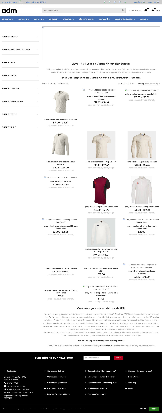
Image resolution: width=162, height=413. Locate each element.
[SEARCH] (123, 10)
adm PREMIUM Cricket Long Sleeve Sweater (60, 163)
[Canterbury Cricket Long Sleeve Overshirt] (141, 266)
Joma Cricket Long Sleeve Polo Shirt (142, 162)
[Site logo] (9, 10)
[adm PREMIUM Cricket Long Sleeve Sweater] (60, 145)
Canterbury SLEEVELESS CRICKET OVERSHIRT (61, 268)
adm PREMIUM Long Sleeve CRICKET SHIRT (141, 94)
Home (44, 83)
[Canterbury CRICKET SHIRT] (60, 177)
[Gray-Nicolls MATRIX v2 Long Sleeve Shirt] (141, 190)
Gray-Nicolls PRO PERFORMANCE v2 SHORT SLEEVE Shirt (60, 291)
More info (143, 409)
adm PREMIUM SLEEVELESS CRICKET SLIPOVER (101, 97)
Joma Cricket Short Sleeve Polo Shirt (101, 162)
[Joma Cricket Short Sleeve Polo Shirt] (101, 145)
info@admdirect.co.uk (103, 346)
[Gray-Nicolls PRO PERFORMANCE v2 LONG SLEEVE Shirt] (101, 288)
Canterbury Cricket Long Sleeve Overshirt (141, 272)
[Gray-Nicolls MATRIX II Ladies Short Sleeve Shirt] (141, 221)
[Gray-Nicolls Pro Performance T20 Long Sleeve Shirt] (60, 221)
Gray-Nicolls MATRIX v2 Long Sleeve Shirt (142, 206)
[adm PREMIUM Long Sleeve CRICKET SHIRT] (141, 90)
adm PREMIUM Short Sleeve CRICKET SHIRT (61, 119)
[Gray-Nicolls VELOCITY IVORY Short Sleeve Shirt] (101, 264)
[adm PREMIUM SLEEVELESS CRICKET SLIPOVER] (101, 91)
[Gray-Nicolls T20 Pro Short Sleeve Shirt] (101, 190)
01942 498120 (81, 346)
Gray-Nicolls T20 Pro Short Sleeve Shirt (101, 206)
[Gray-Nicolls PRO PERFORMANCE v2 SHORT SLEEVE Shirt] (60, 286)
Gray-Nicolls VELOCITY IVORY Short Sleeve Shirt (101, 269)
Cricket (52, 83)
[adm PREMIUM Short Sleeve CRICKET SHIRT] (60, 103)
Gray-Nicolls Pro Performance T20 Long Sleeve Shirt (61, 227)
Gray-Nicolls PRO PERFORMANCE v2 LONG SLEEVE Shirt (101, 294)
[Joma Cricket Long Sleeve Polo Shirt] (141, 145)
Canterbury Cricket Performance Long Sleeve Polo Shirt (101, 250)
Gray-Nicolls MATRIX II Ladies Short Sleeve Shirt (141, 227)
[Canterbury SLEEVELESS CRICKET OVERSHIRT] (60, 264)
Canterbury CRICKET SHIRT (60, 181)
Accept (153, 409)
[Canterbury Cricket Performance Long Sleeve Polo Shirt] (101, 232)
